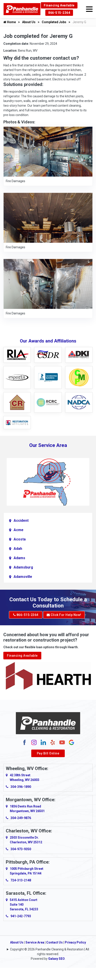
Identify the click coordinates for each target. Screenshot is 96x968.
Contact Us (54, 942)
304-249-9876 (20, 818)
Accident (21, 520)
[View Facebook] (24, 742)
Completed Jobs (54, 22)
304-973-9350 (20, 849)
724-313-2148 (20, 880)
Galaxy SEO (56, 958)
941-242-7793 (20, 916)
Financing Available (59, 5)
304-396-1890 (20, 787)
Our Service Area (48, 445)
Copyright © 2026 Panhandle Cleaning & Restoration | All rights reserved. (49, 952)
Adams (19, 558)
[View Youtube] (62, 742)
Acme (18, 530)
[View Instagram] (34, 742)
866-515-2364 (59, 12)
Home (11, 22)
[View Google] (71, 742)
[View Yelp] (52, 742)
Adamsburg (23, 567)
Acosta (20, 539)
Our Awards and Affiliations (48, 341)
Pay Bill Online (48, 753)
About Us (28, 22)
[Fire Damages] (48, 151)
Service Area (34, 942)
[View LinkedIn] (43, 742)
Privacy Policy (75, 942)
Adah (18, 548)
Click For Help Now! (65, 615)
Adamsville (23, 577)
